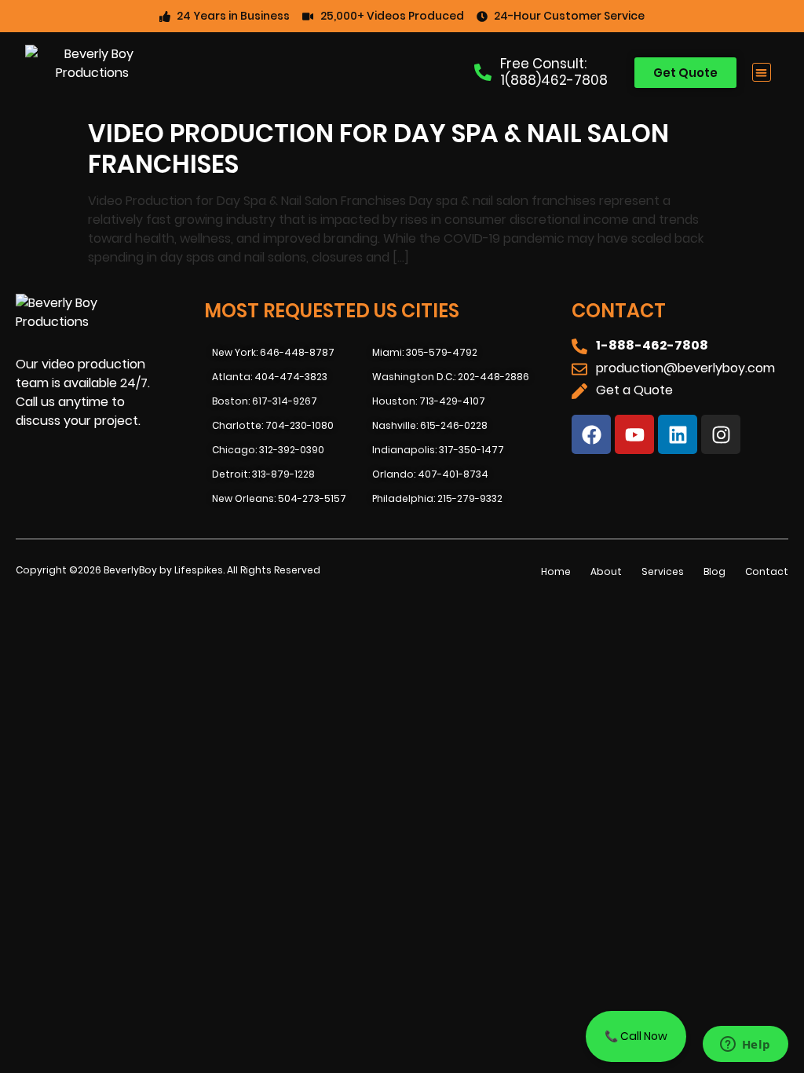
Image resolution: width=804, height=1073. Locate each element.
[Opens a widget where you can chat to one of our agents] (745, 1045)
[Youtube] (634, 434)
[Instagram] (720, 434)
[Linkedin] (677, 434)
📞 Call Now (636, 1036)
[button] (762, 72)
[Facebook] (591, 434)
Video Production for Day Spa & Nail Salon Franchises (378, 148)
